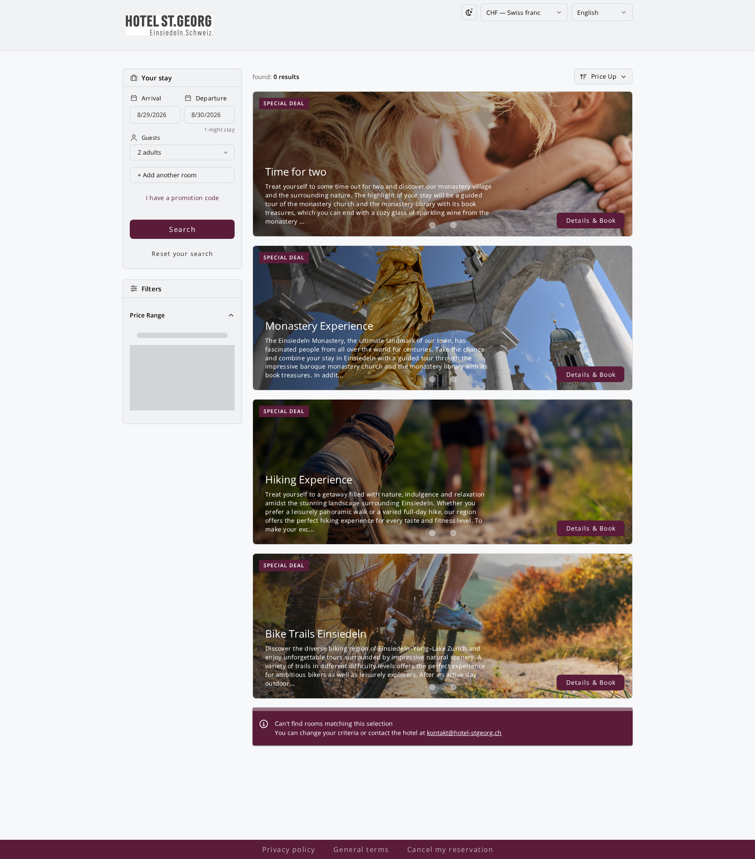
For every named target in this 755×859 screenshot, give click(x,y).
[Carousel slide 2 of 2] (453, 225)
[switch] (469, 12)
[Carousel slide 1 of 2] (432, 225)
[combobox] (521, 12)
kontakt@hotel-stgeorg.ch (464, 732)
